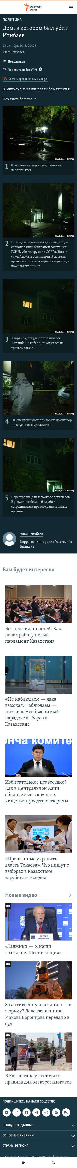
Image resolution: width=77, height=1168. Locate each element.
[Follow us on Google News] (56, 1112)
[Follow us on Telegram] (36, 1112)
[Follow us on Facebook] (26, 1112)
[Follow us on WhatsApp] (46, 1112)
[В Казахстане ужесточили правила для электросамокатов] (38, 1052)
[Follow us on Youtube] (7, 1112)
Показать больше (18, 99)
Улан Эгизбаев (14, 52)
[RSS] (66, 1112)
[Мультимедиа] (23, 1162)
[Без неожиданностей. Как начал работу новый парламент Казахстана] (38, 604)
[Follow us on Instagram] (16, 1112)
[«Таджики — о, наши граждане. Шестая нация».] (38, 922)
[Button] (14, 63)
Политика (12, 20)
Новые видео (21, 895)
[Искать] (53, 1162)
